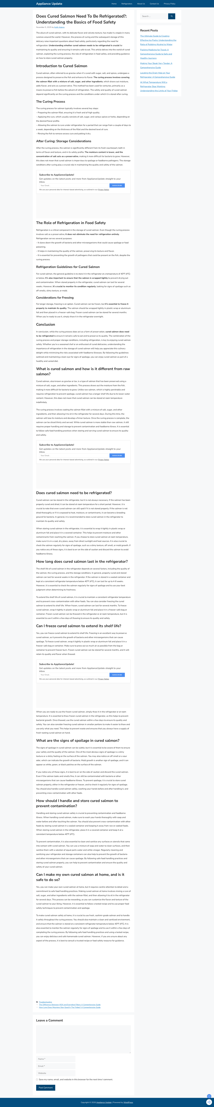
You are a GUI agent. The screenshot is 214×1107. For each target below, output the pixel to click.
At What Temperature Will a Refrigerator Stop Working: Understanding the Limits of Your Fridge (159, 86)
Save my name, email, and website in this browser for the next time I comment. (76, 1079)
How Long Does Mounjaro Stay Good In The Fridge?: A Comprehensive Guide (70, 1007)
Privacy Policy (169, 3)
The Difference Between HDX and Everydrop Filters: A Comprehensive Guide (70, 1004)
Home (114, 3)
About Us (141, 3)
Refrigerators (126, 3)
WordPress (128, 1102)
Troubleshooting (45, 1002)
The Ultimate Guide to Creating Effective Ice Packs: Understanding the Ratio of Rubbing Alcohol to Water (158, 40)
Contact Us (154, 3)
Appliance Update (49, 4)
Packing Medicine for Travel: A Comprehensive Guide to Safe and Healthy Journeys (156, 54)
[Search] (171, 16)
